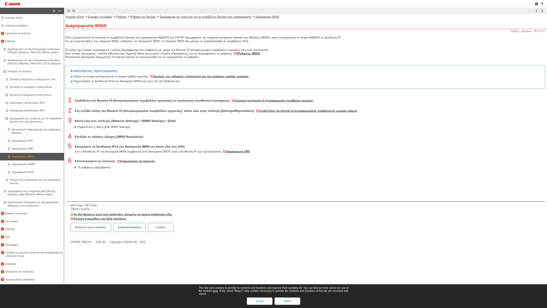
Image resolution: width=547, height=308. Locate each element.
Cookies (161, 227)
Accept (260, 301)
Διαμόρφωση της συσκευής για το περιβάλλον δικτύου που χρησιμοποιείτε (36, 120)
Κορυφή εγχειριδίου (16, 25)
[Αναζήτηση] (73, 11)
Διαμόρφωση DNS (22, 140)
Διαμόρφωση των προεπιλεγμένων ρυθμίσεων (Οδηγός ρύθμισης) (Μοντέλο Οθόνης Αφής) (33, 51)
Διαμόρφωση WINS (23, 156)
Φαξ (7, 236)
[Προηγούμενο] (536, 11)
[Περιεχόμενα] (68, 11)
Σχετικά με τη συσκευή (18, 33)
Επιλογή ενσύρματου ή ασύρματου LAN (32, 79)
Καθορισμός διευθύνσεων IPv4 (27, 102)
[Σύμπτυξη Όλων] (59, 11)
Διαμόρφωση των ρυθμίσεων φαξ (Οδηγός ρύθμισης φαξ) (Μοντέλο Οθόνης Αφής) (31, 193)
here (215, 290)
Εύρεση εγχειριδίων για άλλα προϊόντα (100, 218)
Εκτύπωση (11, 221)
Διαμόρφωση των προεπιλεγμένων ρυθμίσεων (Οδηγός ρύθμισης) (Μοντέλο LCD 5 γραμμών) (34, 62)
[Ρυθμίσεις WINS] (248, 53)
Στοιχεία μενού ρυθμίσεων (20, 279)
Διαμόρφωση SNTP (23, 172)
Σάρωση (10, 229)
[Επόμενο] (542, 11)
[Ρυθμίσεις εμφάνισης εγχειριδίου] (536, 3)
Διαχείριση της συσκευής (19, 271)
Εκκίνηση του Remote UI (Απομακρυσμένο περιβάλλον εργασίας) (274, 100)
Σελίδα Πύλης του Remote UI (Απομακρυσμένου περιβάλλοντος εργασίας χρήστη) (308, 111)
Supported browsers (129, 227)
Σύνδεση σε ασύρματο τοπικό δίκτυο (30, 94)
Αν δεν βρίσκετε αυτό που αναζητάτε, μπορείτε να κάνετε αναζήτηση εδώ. (123, 214)
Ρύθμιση (10, 41)
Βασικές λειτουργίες (16, 213)
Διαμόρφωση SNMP (23, 164)
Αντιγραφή (11, 244)
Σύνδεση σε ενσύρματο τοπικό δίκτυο (31, 87)
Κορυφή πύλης (14, 17)
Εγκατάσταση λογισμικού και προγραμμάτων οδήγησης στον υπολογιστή (33, 204)
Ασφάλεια (10, 263)
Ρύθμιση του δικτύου (19, 71)
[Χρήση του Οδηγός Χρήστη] (542, 3)
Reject (287, 301)
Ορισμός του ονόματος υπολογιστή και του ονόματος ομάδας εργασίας (201, 76)
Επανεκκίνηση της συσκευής (137, 161)
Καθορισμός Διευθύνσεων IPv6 (27, 110)
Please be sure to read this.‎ (91, 227)
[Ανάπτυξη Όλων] (54, 11)
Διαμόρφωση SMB (22, 148)
